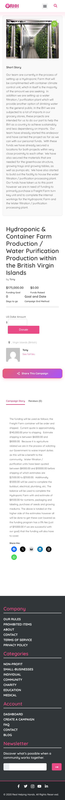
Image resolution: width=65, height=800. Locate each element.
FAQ (6, 725)
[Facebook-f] (18, 786)
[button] (45, 6)
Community (12, 680)
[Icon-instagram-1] (32, 786)
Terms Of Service (17, 640)
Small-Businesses (18, 669)
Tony (12, 279)
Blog (7, 735)
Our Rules (12, 619)
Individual (12, 674)
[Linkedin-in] (46, 786)
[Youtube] (39, 786)
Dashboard (13, 714)
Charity (9, 685)
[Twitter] (25, 786)
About (8, 629)
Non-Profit (13, 664)
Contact (10, 635)
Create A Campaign (18, 719)
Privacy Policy (15, 645)
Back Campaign (23, 330)
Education (12, 690)
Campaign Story (15, 401)
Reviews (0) (35, 401)
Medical (10, 695)
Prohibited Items (17, 624)
